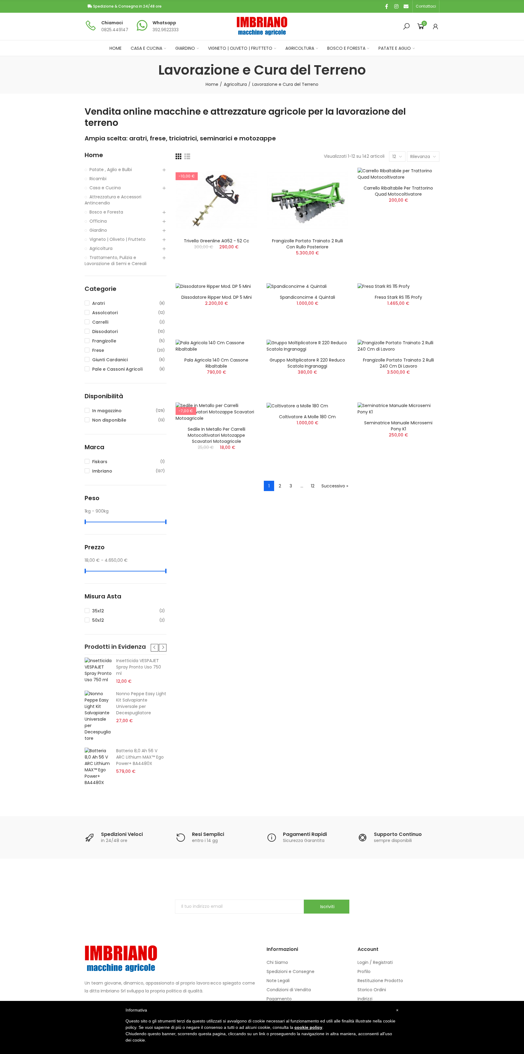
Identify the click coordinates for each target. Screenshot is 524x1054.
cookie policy (308, 1027)
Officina (98, 221)
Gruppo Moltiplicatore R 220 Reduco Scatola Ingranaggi (307, 363)
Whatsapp (164, 23)
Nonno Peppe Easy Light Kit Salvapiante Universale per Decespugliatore (141, 703)
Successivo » (334, 486)
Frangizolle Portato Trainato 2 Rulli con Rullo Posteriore (307, 244)
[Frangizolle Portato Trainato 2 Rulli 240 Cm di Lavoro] (398, 346)
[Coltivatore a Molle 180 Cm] (307, 405)
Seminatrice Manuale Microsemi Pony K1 (398, 426)
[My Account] (435, 26)
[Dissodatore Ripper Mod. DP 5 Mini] (216, 286)
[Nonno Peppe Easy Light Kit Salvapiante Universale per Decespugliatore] (98, 716)
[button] (425, 6)
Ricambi (97, 179)
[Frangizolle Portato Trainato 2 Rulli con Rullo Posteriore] (307, 200)
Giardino (98, 230)
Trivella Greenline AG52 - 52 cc (216, 241)
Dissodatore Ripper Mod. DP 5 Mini (216, 297)
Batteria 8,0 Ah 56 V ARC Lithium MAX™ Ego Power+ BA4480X (140, 757)
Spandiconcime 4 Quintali (307, 297)
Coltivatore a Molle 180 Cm (307, 417)
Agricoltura (101, 248)
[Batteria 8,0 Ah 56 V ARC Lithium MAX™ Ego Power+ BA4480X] (98, 767)
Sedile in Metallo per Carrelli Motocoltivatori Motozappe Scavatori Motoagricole (216, 435)
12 (312, 486)
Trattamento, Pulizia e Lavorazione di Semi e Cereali (115, 260)
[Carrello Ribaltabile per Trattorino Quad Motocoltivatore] (398, 174)
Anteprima (242, 190)
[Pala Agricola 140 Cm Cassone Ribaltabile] (216, 346)
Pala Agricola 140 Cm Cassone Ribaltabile (216, 363)
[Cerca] (406, 26)
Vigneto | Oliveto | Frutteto (117, 239)
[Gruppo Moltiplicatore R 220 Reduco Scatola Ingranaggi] (307, 346)
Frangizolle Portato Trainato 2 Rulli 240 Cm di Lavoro (398, 363)
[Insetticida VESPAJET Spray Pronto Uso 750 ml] (98, 670)
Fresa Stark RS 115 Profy (398, 297)
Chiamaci (112, 23)
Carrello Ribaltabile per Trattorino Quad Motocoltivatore (398, 191)
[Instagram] (396, 6)
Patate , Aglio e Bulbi (110, 170)
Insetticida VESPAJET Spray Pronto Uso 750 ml (138, 667)
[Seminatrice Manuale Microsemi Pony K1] (398, 408)
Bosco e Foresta (106, 212)
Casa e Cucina (105, 188)
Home (94, 155)
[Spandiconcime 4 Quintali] (307, 286)
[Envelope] (406, 6)
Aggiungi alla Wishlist (242, 178)
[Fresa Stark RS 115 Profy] (398, 286)
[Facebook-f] (386, 6)
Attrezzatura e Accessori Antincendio (113, 200)
